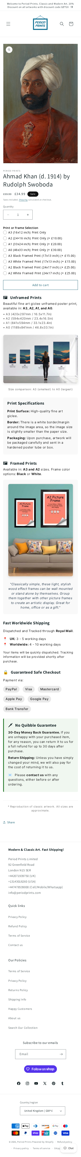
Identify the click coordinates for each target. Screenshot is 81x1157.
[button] (8, 23)
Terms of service (41, 1148)
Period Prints (24, 1141)
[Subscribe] (61, 1054)
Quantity (8, 206)
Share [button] (11, 822)
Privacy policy (21, 1148)
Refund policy (64, 1141)
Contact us (15, 945)
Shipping (23, 199)
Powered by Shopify (43, 1141)
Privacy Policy (17, 917)
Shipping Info (17, 999)
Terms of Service (19, 935)
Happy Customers (20, 1009)
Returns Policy (18, 990)
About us (14, 1018)
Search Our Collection (23, 1028)
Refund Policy (17, 926)
